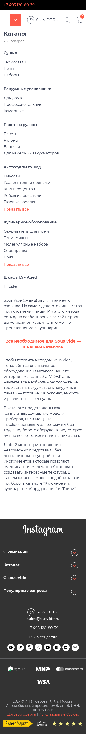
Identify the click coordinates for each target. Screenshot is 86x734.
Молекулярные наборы (26, 244)
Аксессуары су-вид (22, 167)
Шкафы (11, 286)
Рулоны (11, 140)
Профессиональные (23, 104)
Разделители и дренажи (27, 182)
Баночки (12, 147)
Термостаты (15, 62)
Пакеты (11, 134)
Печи (9, 68)
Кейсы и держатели (23, 195)
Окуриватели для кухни (26, 231)
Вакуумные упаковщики (27, 89)
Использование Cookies (59, 714)
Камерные (14, 111)
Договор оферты (21, 714)
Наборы (11, 75)
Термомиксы (16, 238)
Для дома (13, 98)
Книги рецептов (19, 189)
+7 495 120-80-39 (19, 5)
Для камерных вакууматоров (31, 153)
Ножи (9, 257)
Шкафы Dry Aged (20, 277)
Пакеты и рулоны (20, 125)
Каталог (15, 20)
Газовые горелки (20, 202)
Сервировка (15, 250)
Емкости (12, 176)
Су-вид (10, 53)
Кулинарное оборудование (30, 222)
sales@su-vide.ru (43, 619)
